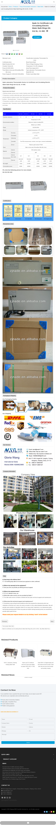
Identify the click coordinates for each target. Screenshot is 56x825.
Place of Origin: (30, 64)
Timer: (4, 70)
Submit (28, 742)
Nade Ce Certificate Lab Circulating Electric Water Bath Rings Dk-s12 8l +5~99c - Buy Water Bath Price (26, 628)
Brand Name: (29, 62)
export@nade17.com (8, 790)
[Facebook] (2, 798)
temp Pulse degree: (31, 68)
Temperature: (29, 66)
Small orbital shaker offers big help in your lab (23, 775)
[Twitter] (7, 798)
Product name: (30, 74)
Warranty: (4, 58)
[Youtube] (51, 812)
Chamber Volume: (7, 66)
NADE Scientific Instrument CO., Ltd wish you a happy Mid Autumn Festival (19, 777)
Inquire (38, 37)
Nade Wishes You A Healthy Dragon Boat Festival (13, 779)
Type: (27, 70)
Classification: (29, 58)
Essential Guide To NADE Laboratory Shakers (13, 766)
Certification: (5, 62)
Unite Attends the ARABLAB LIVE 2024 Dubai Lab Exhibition (16, 770)
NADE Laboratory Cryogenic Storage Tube (12, 773)
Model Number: (6, 64)
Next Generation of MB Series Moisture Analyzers (24, 772)
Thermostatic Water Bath (8, 626)
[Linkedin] (5, 798)
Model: (28, 72)
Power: (4, 68)
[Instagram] (10, 798)
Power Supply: (6, 74)
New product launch (7, 772)
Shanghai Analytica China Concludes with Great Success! (15, 768)
